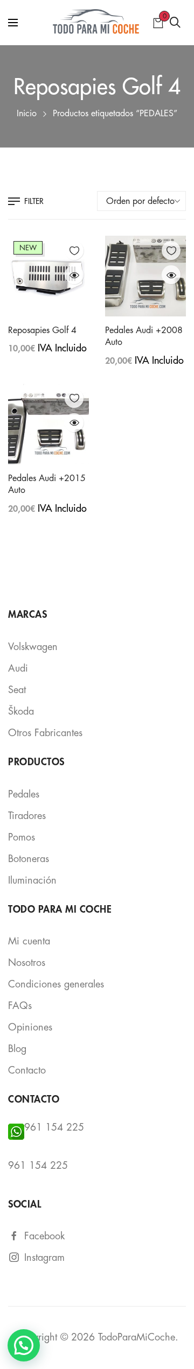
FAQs (20, 1006)
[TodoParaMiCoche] (97, 22)
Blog (17, 1049)
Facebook (44, 1236)
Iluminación (32, 880)
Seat (17, 690)
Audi (18, 668)
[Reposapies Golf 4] (48, 276)
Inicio (27, 113)
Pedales (23, 794)
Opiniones (30, 1027)
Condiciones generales (56, 984)
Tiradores (27, 816)
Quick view (74, 274)
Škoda (21, 711)
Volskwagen (33, 647)
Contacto (27, 1070)
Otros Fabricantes (45, 733)
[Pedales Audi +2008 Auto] (145, 276)
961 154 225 (54, 1127)
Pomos (21, 837)
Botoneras (28, 859)
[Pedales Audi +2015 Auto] (48, 424)
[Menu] (13, 23)
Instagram (44, 1257)
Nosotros (26, 963)
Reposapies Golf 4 (42, 330)
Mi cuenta (29, 941)
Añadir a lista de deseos (74, 250)
